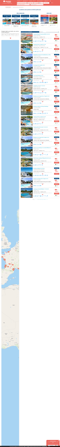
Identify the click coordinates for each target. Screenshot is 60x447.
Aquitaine (34, 35)
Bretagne (34, 148)
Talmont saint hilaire (42, 45)
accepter (28, 446)
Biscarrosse (38, 35)
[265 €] (5, 260)
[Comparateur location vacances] (7, 1)
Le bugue (38, 128)
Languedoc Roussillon (36, 169)
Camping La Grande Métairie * (41, 188)
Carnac (38, 148)
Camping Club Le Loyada (39, 44)
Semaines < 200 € (32, 0)
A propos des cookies (44, 446)
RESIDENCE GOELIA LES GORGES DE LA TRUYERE (42, 54)
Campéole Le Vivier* (39, 85)
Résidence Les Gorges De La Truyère (41, 96)
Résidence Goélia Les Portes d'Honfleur (40, 106)
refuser (24, 446)
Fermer (49, 446)
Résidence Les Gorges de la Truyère (41, 137)
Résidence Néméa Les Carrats (39, 168)
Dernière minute (39, 0)
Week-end (46, 0)
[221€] (9, 267)
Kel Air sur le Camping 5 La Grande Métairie (42, 147)
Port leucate (42, 169)
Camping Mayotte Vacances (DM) (41, 34)
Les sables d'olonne (42, 76)
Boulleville (38, 107)
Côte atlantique (35, 45)
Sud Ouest (35, 66)
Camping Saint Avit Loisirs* (40, 127)
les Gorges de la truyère (39, 65)
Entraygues (38, 66)
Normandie (35, 107)
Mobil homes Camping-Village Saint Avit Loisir (42, 158)
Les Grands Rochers (38, 75)
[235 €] (13, 265)
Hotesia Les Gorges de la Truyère (40, 178)
